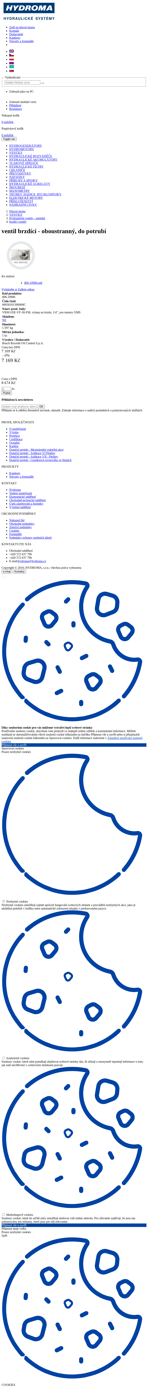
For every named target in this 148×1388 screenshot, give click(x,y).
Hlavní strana (17, 211)
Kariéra (13, 446)
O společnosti (17, 428)
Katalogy (14, 37)
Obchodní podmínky (21, 523)
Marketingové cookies (19, 1214)
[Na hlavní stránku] (29, 20)
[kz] (11, 67)
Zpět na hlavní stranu (22, 27)
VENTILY (16, 214)
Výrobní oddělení (20, 507)
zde (139, 415)
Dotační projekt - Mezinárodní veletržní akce (36, 449)
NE (4, 320)
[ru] (11, 63)
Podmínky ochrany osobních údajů (30, 537)
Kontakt (14, 30)
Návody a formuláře (21, 41)
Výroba (13, 432)
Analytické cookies (17, 1058)
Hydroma (15, 489)
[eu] (11, 51)
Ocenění (14, 442)
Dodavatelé (16, 34)
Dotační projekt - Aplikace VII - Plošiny (33, 456)
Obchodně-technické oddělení (27, 500)
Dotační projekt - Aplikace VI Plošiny (32, 453)
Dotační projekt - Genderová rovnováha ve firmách (40, 460)
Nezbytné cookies (16, 901)
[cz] (11, 55)
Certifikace (16, 439)
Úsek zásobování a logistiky (26, 503)
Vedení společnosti (20, 493)
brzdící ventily (18, 221)
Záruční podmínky (20, 527)
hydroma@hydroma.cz (32, 561)
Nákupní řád (16, 520)
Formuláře (15, 534)
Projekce (14, 435)
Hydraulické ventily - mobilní (27, 218)
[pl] (11, 59)
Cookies (14, 530)
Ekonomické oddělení (22, 496)
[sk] (11, 71)
